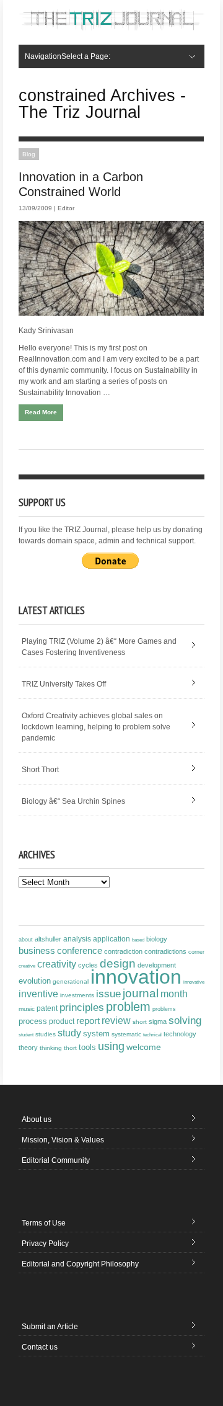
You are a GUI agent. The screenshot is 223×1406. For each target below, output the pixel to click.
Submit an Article (50, 1326)
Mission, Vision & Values (63, 1140)
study (69, 1033)
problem (128, 1006)
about (26, 940)
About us (36, 1119)
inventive (38, 993)
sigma (158, 1021)
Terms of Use (44, 1223)
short (140, 1021)
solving (184, 1020)
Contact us (40, 1347)
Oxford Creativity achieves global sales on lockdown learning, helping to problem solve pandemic (96, 726)
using (111, 1046)
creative (27, 966)
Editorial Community (56, 1160)
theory (28, 1047)
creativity (56, 964)
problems (164, 1009)
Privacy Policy (45, 1243)
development (157, 965)
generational (71, 981)
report (88, 1020)
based (138, 940)
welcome (143, 1047)
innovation (135, 977)
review (116, 1020)
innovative (193, 982)
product (61, 1021)
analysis (77, 939)
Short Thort (40, 769)
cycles (88, 965)
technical (152, 1035)
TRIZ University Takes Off (64, 684)
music (27, 1008)
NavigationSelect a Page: (67, 56)
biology (156, 939)
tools (87, 1047)
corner (196, 951)
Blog (28, 154)
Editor (66, 208)
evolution (35, 981)
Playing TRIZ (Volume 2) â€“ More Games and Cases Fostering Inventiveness (99, 647)
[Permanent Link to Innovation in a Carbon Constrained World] (111, 268)
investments (77, 995)
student (26, 1034)
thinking (51, 1047)
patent (47, 1008)
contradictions (165, 951)
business (37, 950)
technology (180, 1034)
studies (45, 1034)
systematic (126, 1034)
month (174, 994)
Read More (41, 412)
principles (81, 1007)
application (111, 939)
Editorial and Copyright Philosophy (80, 1264)
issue (108, 994)
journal (141, 993)
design (118, 963)
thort (70, 1047)
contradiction (123, 951)
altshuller (48, 939)
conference (79, 951)
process (33, 1021)
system (96, 1034)
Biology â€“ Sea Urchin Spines (73, 801)
